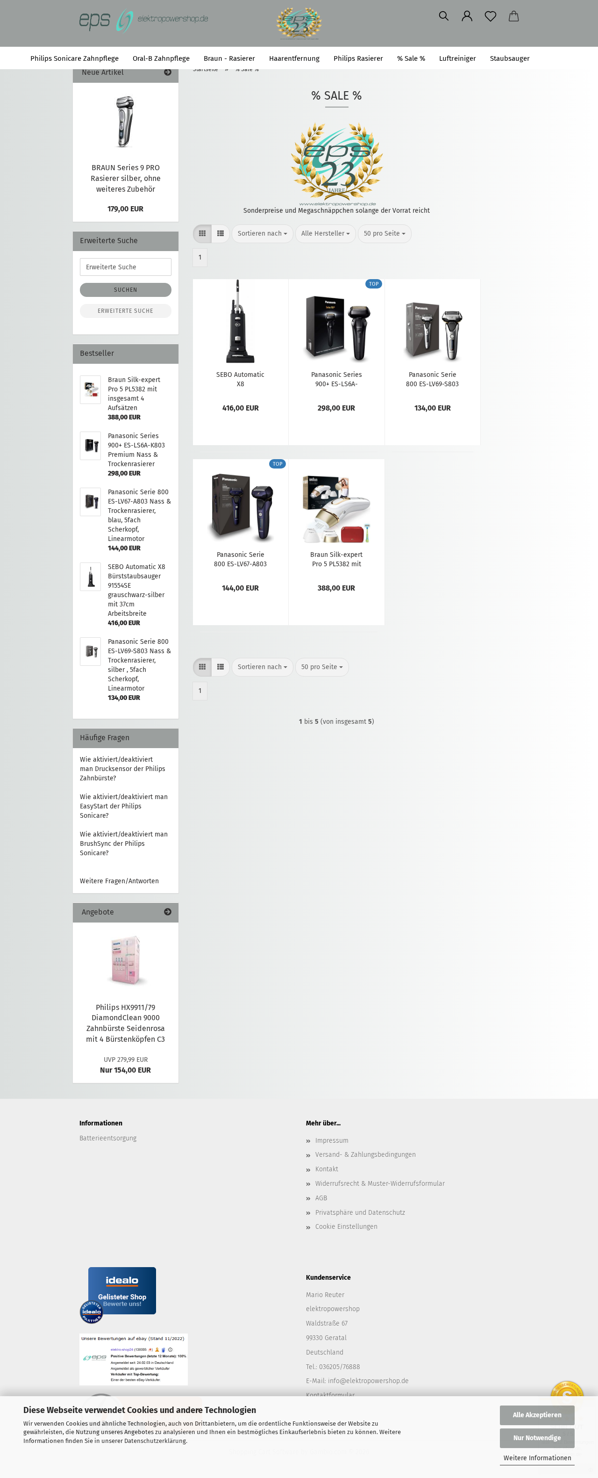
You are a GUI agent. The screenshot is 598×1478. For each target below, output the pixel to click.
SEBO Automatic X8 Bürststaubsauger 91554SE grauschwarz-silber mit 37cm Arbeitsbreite (240, 379)
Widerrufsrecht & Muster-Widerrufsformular (380, 1184)
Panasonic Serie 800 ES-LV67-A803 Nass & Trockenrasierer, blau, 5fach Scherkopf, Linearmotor (240, 559)
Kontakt (326, 1169)
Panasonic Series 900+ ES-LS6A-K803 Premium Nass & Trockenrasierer (336, 379)
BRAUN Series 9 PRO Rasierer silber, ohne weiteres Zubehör (126, 178)
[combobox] (262, 233)
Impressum (332, 1141)
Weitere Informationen (537, 1458)
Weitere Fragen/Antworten (119, 881)
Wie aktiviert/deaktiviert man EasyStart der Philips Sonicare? (124, 806)
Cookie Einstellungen (346, 1227)
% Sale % (411, 58)
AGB (321, 1198)
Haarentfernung (294, 58)
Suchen (556, 58)
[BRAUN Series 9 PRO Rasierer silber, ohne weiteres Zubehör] (125, 120)
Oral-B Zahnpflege (161, 58)
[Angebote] (167, 912)
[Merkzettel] (490, 16)
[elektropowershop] (147, 21)
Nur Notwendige (537, 1438)
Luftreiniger (457, 58)
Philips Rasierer (358, 58)
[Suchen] (444, 16)
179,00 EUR (125, 208)
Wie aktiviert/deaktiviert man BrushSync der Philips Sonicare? (124, 843)
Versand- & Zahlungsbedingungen (365, 1155)
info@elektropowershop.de (368, 1381)
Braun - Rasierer (229, 58)
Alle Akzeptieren (537, 1415)
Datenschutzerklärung (155, 1440)
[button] (467, 16)
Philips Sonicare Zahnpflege (74, 58)
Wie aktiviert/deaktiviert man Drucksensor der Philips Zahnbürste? (122, 769)
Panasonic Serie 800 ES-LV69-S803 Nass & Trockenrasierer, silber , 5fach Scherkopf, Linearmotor (432, 379)
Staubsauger (510, 58)
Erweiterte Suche (125, 311)
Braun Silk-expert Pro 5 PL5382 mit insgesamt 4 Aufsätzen (336, 559)
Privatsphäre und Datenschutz (360, 1213)
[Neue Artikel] (167, 72)
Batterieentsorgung (107, 1138)
